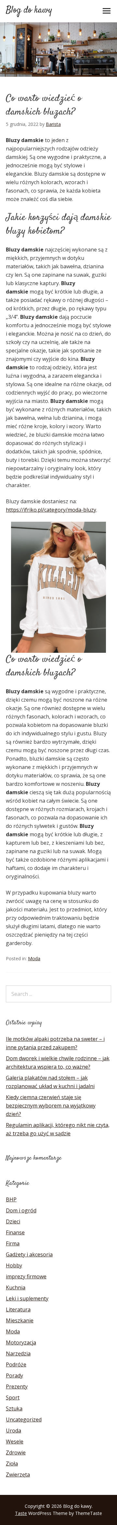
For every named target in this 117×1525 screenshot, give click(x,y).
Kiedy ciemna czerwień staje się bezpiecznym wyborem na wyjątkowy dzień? (51, 1106)
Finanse (15, 1232)
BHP (11, 1199)
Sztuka (14, 1408)
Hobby (14, 1265)
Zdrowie (16, 1452)
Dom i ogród (21, 1210)
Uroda (13, 1430)
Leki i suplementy (27, 1298)
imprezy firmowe (26, 1276)
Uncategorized (24, 1419)
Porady (14, 1375)
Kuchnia (15, 1287)
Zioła (12, 1463)
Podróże (16, 1364)
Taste (21, 1513)
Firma (13, 1243)
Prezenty (17, 1386)
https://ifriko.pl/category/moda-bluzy (51, 509)
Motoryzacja (21, 1342)
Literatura (18, 1309)
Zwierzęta (18, 1474)
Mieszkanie (19, 1320)
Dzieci (13, 1221)
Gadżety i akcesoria (29, 1254)
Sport (13, 1397)
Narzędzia (18, 1353)
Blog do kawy (29, 10)
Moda (34, 958)
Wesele (14, 1441)
